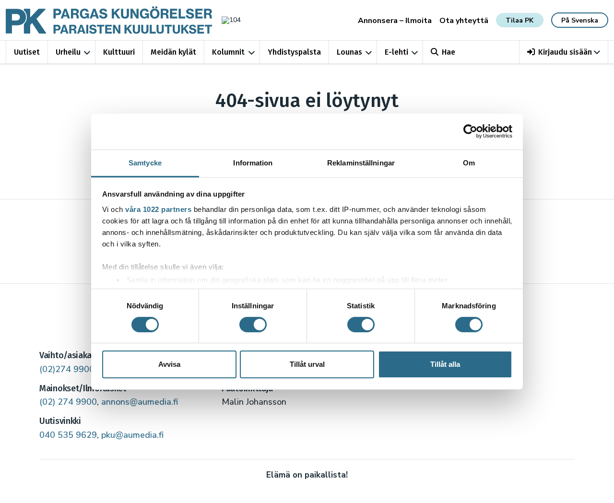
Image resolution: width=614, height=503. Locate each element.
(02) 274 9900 (68, 402)
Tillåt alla (445, 364)
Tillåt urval (307, 364)
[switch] (253, 324)
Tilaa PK (519, 20)
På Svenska (579, 20)
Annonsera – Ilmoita (395, 20)
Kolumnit (228, 52)
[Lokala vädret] (226, 20)
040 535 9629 (68, 435)
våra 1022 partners (158, 209)
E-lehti (396, 52)
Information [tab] (252, 162)
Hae (448, 52)
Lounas (349, 52)
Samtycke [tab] (145, 162)
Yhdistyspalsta (294, 52)
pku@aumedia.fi (132, 435)
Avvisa (169, 364)
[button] (564, 52)
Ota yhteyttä (463, 20)
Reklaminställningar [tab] (361, 162)
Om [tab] (469, 162)
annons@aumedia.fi (139, 402)
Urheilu (68, 52)
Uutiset (27, 52)
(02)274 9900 (66, 369)
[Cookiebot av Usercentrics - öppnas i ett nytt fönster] (470, 131)
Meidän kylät (173, 52)
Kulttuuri (119, 52)
